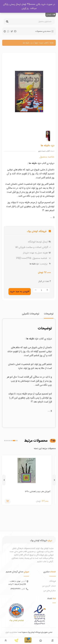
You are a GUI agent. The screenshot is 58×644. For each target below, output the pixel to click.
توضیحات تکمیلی (30, 314)
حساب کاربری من (49, 586)
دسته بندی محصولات (43, 31)
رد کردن (25, 8)
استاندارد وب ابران (11, 632)
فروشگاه (53, 581)
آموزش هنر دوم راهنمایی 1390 (40, 491)
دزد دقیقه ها (34, 263)
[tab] (48, 315)
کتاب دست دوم (41, 43)
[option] (48, 136)
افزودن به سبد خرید (19, 292)
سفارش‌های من (49, 590)
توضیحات (48, 314)
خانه (51, 43)
